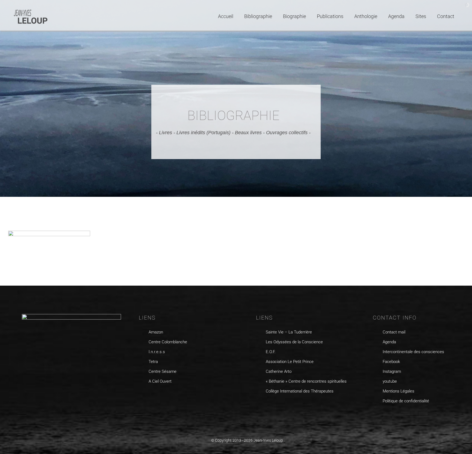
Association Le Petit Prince (290, 361)
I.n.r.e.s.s (157, 351)
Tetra (153, 361)
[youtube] (396, 415)
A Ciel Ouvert (160, 381)
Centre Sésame (162, 371)
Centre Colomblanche (168, 341)
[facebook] (375, 415)
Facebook (391, 361)
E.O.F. (271, 351)
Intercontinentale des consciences (413, 351)
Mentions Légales (398, 391)
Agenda (389, 341)
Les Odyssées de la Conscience (294, 341)
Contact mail (394, 332)
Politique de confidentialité (406, 401)
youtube (390, 381)
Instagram (392, 371)
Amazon (156, 332)
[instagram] (386, 415)
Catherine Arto (278, 371)
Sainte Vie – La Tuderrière (289, 332)
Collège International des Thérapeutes (300, 391)
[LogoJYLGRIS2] (31, 10)
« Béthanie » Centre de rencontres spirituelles (306, 381)
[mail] (407, 415)
